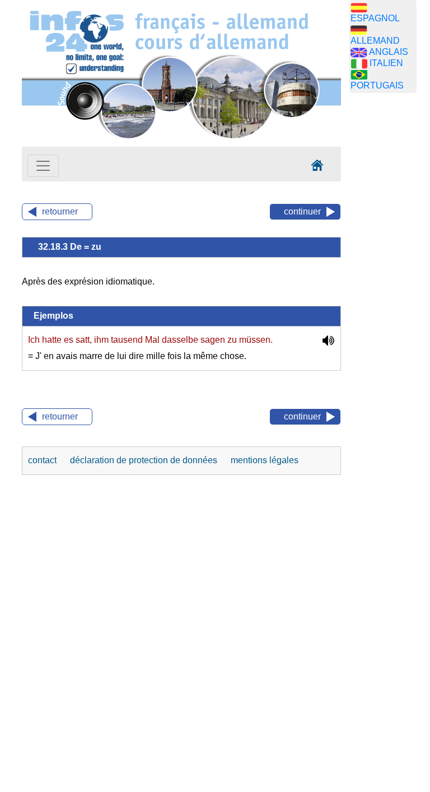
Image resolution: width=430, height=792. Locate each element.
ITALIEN (386, 63)
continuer (302, 211)
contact (43, 460)
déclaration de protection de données (144, 460)
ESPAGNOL (375, 18)
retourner (60, 211)
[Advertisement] (389, 277)
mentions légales (264, 460)
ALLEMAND (375, 40)
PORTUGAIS (377, 85)
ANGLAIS (388, 52)
